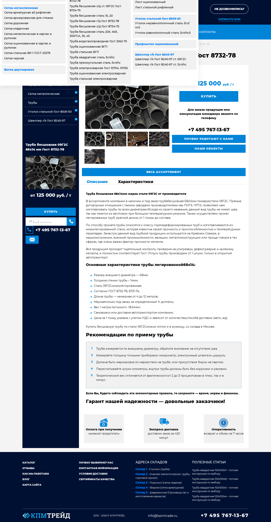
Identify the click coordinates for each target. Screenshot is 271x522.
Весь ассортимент (163, 172)
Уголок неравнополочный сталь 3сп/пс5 (162, 25)
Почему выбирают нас (96, 462)
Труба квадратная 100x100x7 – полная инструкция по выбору (215, 472)
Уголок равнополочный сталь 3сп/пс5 (163, 33)
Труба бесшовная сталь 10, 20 (91, 15)
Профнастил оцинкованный (156, 44)
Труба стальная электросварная (93, 79)
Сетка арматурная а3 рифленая (27, 12)
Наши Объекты (209, 148)
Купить (51, 211)
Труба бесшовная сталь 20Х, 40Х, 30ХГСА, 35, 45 (94, 34)
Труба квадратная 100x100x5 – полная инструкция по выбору (215, 489)
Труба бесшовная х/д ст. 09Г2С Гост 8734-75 (95, 8)
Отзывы (28, 468)
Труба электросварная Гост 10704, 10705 (99, 68)
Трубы (32, 103)
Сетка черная (14, 58)
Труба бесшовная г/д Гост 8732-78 (94, 21)
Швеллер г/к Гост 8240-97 (154, 54)
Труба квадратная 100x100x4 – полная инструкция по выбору (215, 498)
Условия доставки (93, 473)
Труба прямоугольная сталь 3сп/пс (95, 62)
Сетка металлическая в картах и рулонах (28, 36)
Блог (26, 479)
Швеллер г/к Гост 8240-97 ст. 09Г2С (160, 59)
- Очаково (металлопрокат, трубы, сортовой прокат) (163, 475)
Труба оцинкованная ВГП (89, 46)
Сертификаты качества (97, 479)
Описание (97, 181)
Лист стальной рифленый (154, 7)
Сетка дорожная (16, 23)
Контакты (207, 32)
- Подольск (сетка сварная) (159, 482)
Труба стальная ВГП (84, 52)
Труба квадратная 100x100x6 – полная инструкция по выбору (215, 480)
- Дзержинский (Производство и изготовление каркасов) (162, 494)
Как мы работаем (35, 473)
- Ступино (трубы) (153, 469)
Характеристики (135, 181)
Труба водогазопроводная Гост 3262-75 (98, 41)
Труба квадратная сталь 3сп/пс (92, 57)
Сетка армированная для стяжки (28, 18)
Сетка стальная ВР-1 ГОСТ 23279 (27, 53)
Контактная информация (98, 468)
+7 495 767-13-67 (53, 229)
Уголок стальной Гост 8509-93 (158, 18)
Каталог (28, 462)
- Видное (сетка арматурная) (160, 487)
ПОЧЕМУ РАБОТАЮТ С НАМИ (208, 139)
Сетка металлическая (21, 8)
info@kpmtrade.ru (162, 516)
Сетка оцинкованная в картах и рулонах (27, 45)
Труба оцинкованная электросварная (98, 73)
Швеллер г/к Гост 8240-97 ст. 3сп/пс (160, 64)
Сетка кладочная (16, 28)
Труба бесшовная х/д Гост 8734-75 (94, 26)
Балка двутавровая (19, 69)
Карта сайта (31, 484)
